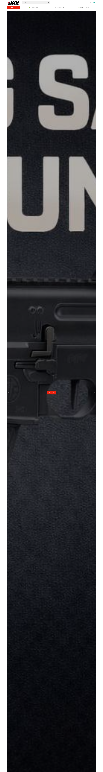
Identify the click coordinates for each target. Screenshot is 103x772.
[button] (8, 392)
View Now (51, 392)
